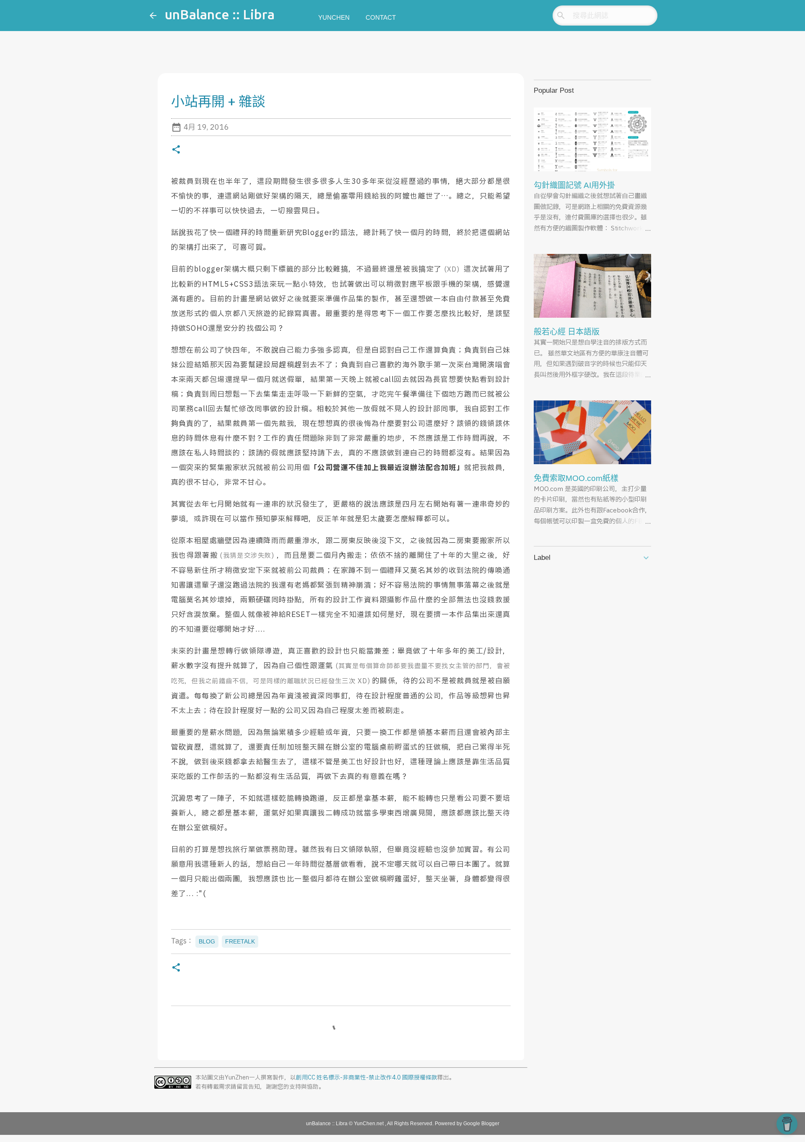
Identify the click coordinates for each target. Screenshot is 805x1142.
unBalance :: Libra (220, 14)
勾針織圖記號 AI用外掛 (574, 185)
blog (207, 941)
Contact (381, 17)
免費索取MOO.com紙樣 (576, 478)
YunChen (334, 17)
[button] (176, 150)
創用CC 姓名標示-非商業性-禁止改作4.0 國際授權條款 (366, 1078)
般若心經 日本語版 (567, 331)
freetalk (240, 941)
